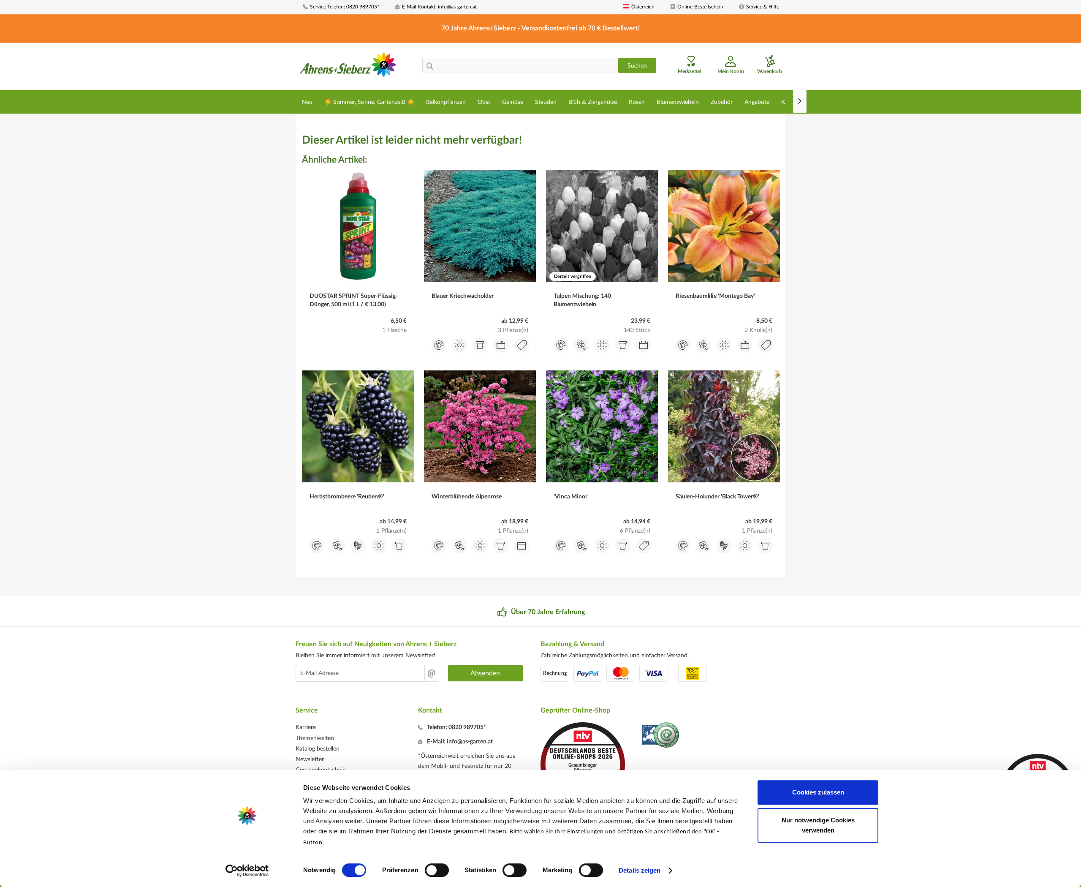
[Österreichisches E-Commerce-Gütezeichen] (661, 736)
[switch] (437, 870)
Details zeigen (639, 870)
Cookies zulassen (818, 792)
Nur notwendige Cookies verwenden (818, 825)
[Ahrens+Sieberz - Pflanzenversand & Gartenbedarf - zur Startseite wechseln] (348, 67)
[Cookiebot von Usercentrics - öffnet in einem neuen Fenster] (247, 870)
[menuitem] (346, 7)
